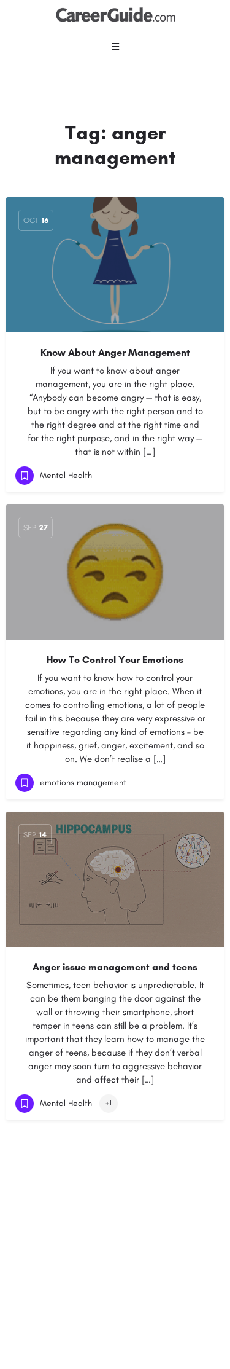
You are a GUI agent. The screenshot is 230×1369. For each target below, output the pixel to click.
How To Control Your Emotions (115, 659)
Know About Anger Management (115, 352)
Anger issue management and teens (115, 967)
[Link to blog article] (115, 264)
